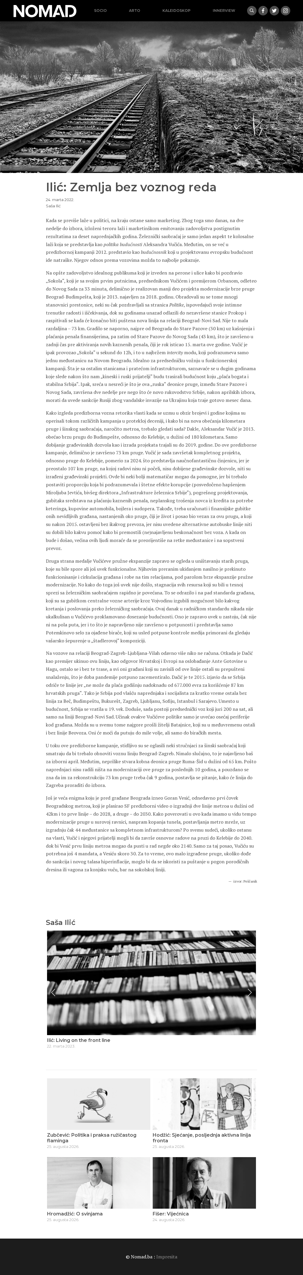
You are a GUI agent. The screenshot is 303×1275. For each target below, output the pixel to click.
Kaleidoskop (176, 10)
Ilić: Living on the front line (78, 1040)
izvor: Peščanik (245, 881)
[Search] (252, 10)
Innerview (224, 10)
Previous (53, 992)
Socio (100, 10)
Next (250, 992)
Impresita (166, 1256)
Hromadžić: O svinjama (75, 1214)
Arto (134, 10)
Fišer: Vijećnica (171, 1214)
